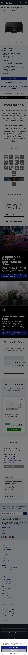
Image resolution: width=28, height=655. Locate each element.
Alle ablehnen (14, 650)
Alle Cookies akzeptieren (14, 647)
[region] (14, 647)
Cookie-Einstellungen (14, 653)
